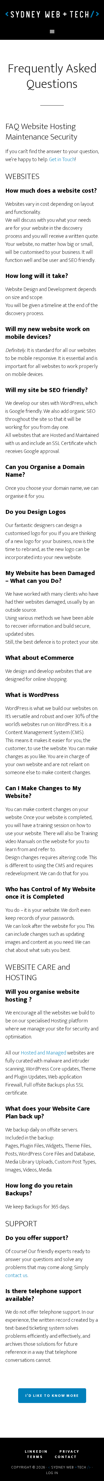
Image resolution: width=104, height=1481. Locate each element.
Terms (35, 1457)
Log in (52, 1473)
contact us (16, 1275)
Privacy (69, 1451)
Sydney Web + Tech (52, 14)
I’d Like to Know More (52, 1396)
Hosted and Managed (43, 1052)
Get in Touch (62, 159)
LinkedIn (36, 1451)
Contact (66, 1457)
